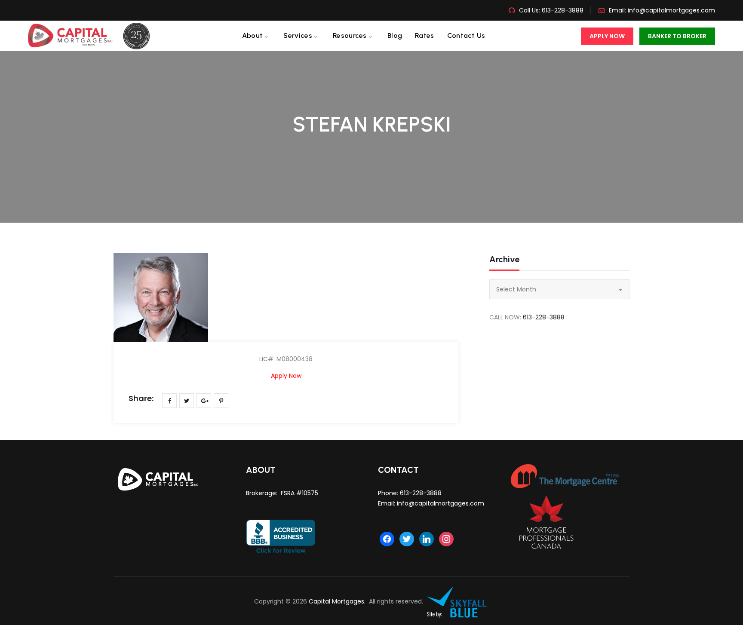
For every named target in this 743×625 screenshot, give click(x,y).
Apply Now (607, 36)
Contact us (466, 35)
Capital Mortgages (336, 601)
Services (297, 35)
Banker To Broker (677, 36)
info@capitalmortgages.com (671, 10)
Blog (394, 35)
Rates (424, 35)
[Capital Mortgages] (92, 36)
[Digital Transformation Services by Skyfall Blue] (457, 601)
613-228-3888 (561, 10)
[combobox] (559, 289)
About (252, 35)
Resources (350, 35)
